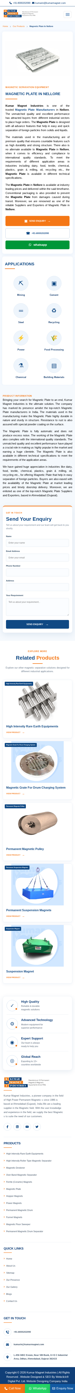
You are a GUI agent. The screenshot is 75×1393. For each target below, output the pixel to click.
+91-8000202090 (21, 3)
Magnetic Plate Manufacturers (35, 109)
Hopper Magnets (14, 1196)
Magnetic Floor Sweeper (18, 1224)
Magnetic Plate (13, 1189)
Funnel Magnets (14, 1217)
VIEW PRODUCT (15, 732)
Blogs (9, 1294)
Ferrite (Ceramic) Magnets (19, 1182)
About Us (10, 1266)
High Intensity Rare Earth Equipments (24, 1153)
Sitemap (10, 1273)
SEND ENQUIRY (37, 221)
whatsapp (40, 244)
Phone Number (13, 566)
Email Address (13, 551)
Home (5, 26)
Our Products (19, 26)
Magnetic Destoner (15, 1168)
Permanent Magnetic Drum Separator (24, 1231)
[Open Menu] (67, 14)
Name (8, 536)
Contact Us (11, 1301)
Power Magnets (14, 1203)
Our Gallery (11, 1287)
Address (10, 581)
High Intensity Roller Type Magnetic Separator (29, 1161)
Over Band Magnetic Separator (21, 1175)
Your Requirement (14, 595)
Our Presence (13, 1280)
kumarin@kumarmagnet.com (50, 3)
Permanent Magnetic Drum (19, 1210)
